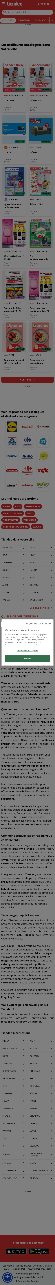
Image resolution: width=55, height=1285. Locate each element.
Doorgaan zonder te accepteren (38, 623)
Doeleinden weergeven (27, 651)
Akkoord (27, 658)
